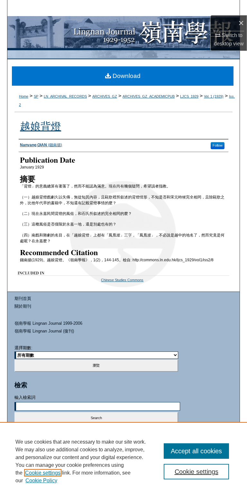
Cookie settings (42, 473)
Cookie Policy (41, 480)
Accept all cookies (196, 451)
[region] (123, 461)
